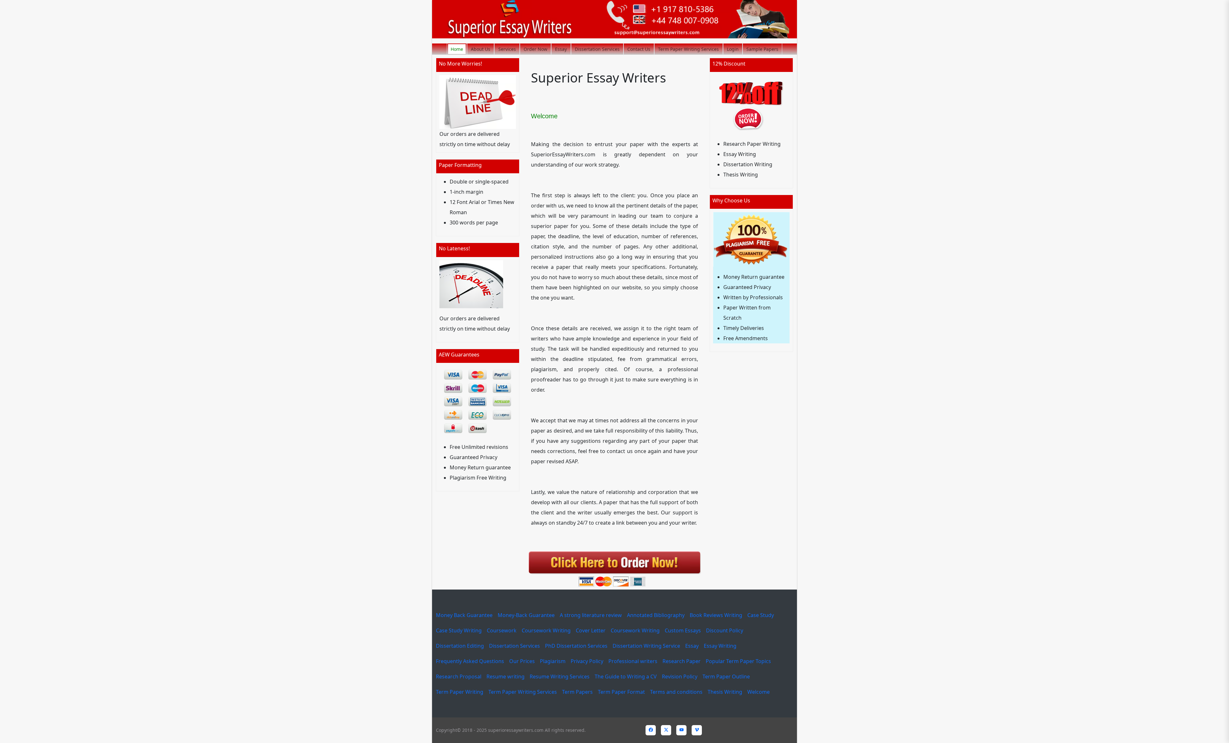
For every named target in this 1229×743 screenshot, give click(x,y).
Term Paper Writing (459, 691)
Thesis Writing (725, 691)
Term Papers (577, 691)
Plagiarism (553, 661)
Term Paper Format (621, 691)
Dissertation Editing (460, 645)
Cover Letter (591, 630)
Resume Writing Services (560, 676)
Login (733, 49)
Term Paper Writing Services (688, 49)
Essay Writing (720, 645)
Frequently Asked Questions (470, 661)
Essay (561, 49)
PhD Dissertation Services (576, 645)
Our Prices (522, 661)
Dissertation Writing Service (646, 645)
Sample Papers (762, 49)
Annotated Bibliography (656, 615)
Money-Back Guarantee (526, 615)
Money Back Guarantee (464, 615)
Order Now (535, 49)
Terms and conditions (676, 691)
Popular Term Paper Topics (738, 661)
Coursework (502, 630)
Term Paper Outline (726, 676)
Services (507, 49)
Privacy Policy (587, 661)
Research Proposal (458, 676)
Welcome (758, 691)
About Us (480, 49)
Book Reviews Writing (716, 615)
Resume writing (505, 676)
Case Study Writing (459, 630)
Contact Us (638, 49)
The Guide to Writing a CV (626, 676)
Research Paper (682, 661)
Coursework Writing (546, 630)
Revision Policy (679, 676)
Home (457, 49)
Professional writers (632, 661)
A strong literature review (591, 615)
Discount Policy (724, 630)
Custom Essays (683, 630)
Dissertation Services (597, 49)
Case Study (760, 615)
